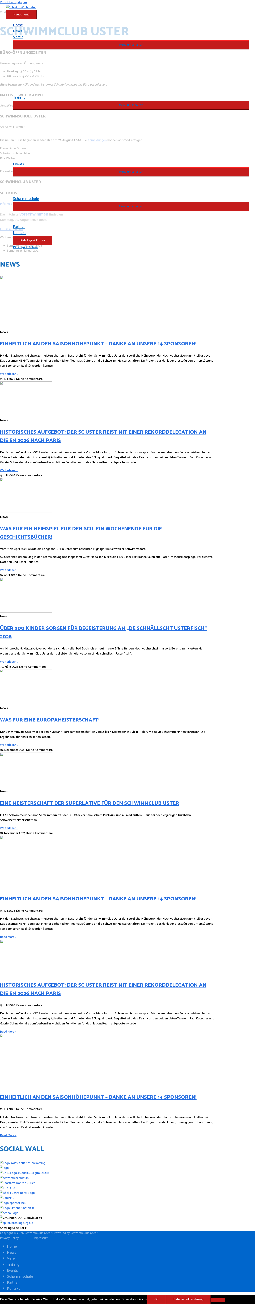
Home (12, 1246)
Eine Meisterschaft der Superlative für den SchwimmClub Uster (89, 803)
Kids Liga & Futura (32, 240)
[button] (131, 44)
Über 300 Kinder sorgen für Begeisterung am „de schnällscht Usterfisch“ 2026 (103, 632)
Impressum (40, 1238)
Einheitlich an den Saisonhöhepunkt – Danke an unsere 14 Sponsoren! (98, 344)
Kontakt (13, 1288)
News (11, 1253)
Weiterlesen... (9, 374)
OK (156, 1299)
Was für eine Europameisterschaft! (50, 720)
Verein (12, 1258)
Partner (13, 1283)
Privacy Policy (9, 1238)
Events (12, 1271)
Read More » (8, 937)
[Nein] (218, 1300)
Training (13, 1264)
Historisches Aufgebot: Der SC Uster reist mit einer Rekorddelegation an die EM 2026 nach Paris (103, 436)
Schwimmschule (20, 1276)
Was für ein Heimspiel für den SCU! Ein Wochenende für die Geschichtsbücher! (81, 533)
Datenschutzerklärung (188, 1299)
